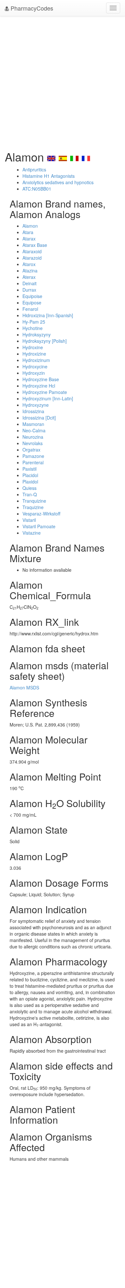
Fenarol (30, 309)
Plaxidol (30, 481)
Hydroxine (32, 347)
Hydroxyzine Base (40, 379)
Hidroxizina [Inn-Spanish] (47, 315)
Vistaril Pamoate (38, 526)
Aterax (29, 277)
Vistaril (29, 520)
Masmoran (33, 424)
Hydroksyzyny (36, 334)
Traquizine (33, 507)
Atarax (29, 238)
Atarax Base (34, 245)
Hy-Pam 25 (33, 321)
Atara (27, 232)
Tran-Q (29, 494)
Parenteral (33, 462)
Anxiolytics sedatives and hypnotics (58, 182)
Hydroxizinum (36, 360)
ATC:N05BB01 (36, 188)
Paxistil (29, 469)
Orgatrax (31, 449)
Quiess (29, 488)
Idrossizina (33, 411)
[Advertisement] (62, 81)
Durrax (29, 290)
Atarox (29, 264)
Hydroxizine (34, 353)
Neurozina (32, 437)
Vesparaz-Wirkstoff (41, 513)
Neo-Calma (34, 430)
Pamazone (33, 456)
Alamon (30, 226)
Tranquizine (34, 501)
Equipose (31, 302)
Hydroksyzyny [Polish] (44, 341)
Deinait (29, 283)
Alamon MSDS (24, 687)
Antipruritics (34, 169)
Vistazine (31, 533)
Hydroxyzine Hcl (38, 385)
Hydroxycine (34, 366)
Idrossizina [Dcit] (39, 417)
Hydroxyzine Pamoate (44, 392)
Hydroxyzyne (35, 405)
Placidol (30, 475)
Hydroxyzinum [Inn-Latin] (47, 398)
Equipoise (32, 296)
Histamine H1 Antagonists (48, 176)
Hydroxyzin (33, 373)
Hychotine (32, 328)
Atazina (30, 270)
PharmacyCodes (31, 8)
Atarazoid (32, 258)
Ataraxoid (32, 251)
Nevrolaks (32, 443)
